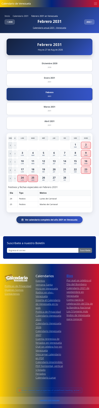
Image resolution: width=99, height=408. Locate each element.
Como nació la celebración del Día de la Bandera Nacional (80, 303)
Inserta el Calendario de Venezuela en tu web (48, 304)
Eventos (40, 281)
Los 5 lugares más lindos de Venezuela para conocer (78, 315)
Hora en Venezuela (47, 288)
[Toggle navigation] (95, 4)
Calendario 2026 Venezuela (49, 400)
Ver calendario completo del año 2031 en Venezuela (50, 219)
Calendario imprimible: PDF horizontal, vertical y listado (49, 366)
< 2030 (10, 22)
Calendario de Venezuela (16, 3)
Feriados (41, 373)
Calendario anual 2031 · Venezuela (49, 27)
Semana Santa (44, 284)
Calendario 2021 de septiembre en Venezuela (78, 292)
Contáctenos (12, 294)
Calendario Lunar (46, 377)
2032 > (89, 22)
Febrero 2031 (50, 21)
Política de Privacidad (48, 311)
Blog (70, 276)
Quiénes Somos (14, 290)
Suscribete (85, 250)
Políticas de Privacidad (18, 286)
